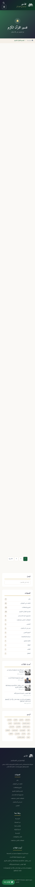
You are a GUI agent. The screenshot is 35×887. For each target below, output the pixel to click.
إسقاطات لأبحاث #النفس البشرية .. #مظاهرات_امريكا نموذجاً (20, 281)
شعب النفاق (26, 726)
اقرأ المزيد (28, 92)
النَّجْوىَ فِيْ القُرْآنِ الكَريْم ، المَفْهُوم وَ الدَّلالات (20, 382)
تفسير (21, 719)
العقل (18, 653)
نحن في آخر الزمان (18, 628)
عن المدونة (18, 822)
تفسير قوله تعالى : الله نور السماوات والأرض (20, 179)
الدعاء (23, 733)
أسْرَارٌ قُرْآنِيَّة (17, 829)
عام (18, 599)
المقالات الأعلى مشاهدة (17, 840)
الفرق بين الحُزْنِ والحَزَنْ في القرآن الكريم (19, 482)
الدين (10, 723)
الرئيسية (29, 40)
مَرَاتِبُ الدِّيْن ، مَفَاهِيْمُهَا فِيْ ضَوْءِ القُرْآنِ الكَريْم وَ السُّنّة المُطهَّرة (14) (19, 533)
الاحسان (12, 726)
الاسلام (27, 719)
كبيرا (28, 737)
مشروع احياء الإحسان (18, 616)
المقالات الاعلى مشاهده (18, 620)
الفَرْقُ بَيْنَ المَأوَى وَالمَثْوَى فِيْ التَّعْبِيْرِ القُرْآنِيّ (18, 230)
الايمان (9, 719)
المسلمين (14, 730)
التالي (11, 559)
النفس (18, 624)
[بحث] (3, 3)
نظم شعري (18, 641)
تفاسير (23, 4)
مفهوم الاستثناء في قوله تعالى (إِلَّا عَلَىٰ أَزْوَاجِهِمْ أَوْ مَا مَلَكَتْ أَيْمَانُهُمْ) (19, 130)
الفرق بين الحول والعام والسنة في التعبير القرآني (19, 330)
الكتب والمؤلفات (17, 837)
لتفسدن (17, 733)
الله (28, 730)
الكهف (10, 733)
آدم (28, 733)
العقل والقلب (21, 737)
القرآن (15, 719)
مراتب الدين (17, 723)
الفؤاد (18, 645)
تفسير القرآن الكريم (18, 611)
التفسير (18, 726)
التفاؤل (7, 730)
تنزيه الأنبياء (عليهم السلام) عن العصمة (19, 78)
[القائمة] (4, 7)
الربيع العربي (18, 632)
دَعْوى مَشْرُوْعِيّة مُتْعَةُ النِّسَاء (17, 857)
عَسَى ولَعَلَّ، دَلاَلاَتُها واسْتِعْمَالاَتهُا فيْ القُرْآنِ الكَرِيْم (17, 861)
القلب (18, 649)
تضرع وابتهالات (18, 607)
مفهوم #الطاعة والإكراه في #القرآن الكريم (19, 433)
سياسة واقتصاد (18, 637)
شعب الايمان (26, 723)
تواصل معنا (17, 826)
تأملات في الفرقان (18, 603)
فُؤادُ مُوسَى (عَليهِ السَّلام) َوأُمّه (17, 864)
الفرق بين (22, 730)
